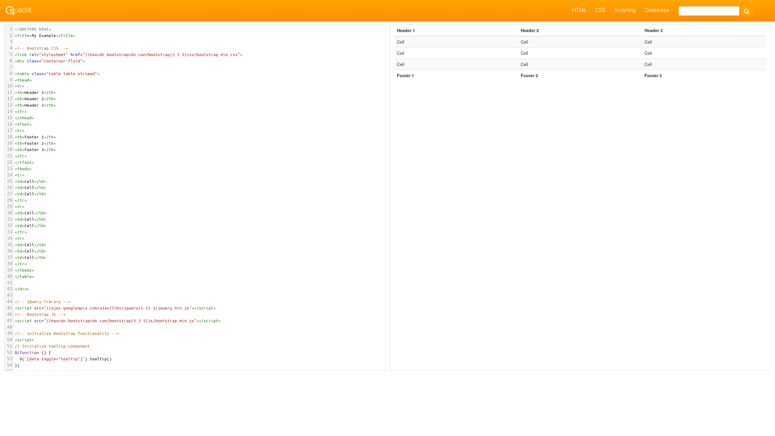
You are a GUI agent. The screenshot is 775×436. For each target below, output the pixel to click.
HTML (579, 9)
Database (657, 9)
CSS (600, 9)
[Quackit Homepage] (18, 11)
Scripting (625, 9)
